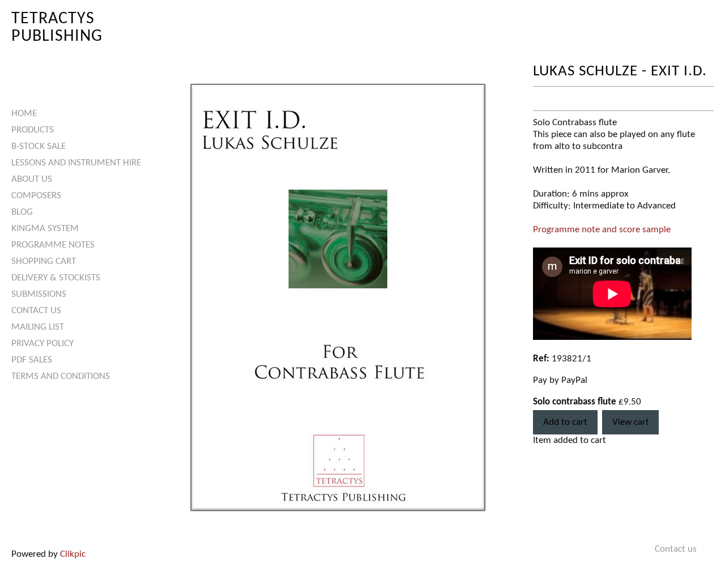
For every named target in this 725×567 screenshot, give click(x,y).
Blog (22, 212)
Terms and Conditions (60, 376)
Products (32, 130)
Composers (36, 196)
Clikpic (73, 554)
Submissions (38, 294)
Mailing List (37, 327)
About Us (31, 179)
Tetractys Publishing (57, 27)
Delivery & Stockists (55, 278)
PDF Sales (31, 360)
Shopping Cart (43, 261)
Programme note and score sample (602, 230)
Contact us (36, 311)
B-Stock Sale (38, 146)
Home (24, 113)
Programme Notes (53, 245)
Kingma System (45, 228)
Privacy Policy (42, 343)
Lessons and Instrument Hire (76, 163)
